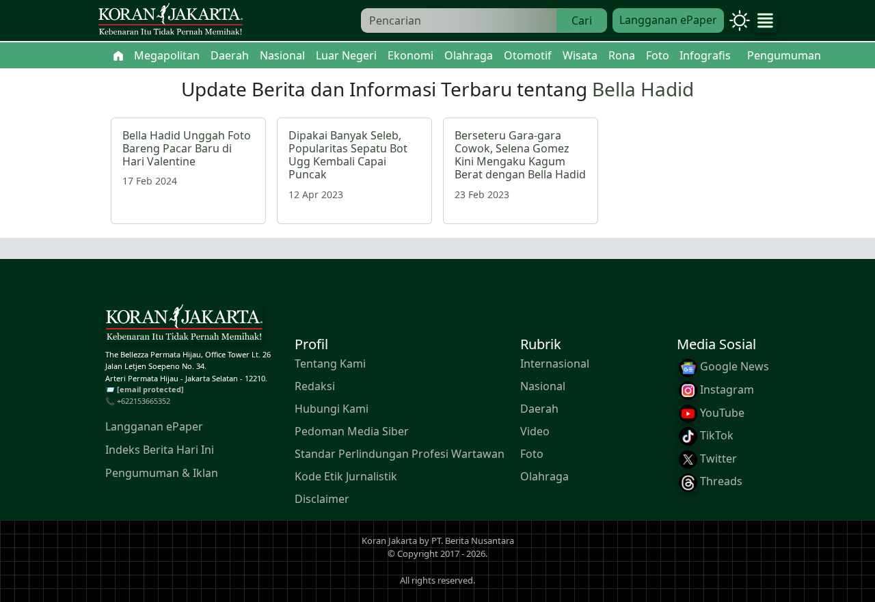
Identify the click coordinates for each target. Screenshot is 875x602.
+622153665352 (143, 401)
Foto (531, 453)
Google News (733, 366)
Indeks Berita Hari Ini (159, 448)
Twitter (717, 457)
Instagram (725, 389)
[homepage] (183, 325)
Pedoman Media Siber (352, 431)
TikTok (715, 435)
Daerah (539, 408)
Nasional (542, 386)
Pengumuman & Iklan (161, 472)
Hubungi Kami (331, 408)
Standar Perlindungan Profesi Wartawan (399, 453)
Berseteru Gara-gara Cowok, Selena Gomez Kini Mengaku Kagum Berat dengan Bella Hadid (520, 155)
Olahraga (544, 476)
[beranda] (118, 55)
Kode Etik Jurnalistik (346, 476)
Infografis (705, 55)
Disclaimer (322, 498)
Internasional (554, 363)
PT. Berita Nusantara (472, 540)
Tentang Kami (330, 363)
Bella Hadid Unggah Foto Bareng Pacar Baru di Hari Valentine (186, 148)
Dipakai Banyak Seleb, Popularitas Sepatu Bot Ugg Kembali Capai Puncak (347, 155)
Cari (581, 20)
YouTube (720, 412)
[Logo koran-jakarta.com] (170, 21)
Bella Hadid (643, 89)
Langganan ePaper (668, 19)
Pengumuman (784, 55)
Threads (719, 481)
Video (535, 431)
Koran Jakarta (389, 540)
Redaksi (315, 386)
